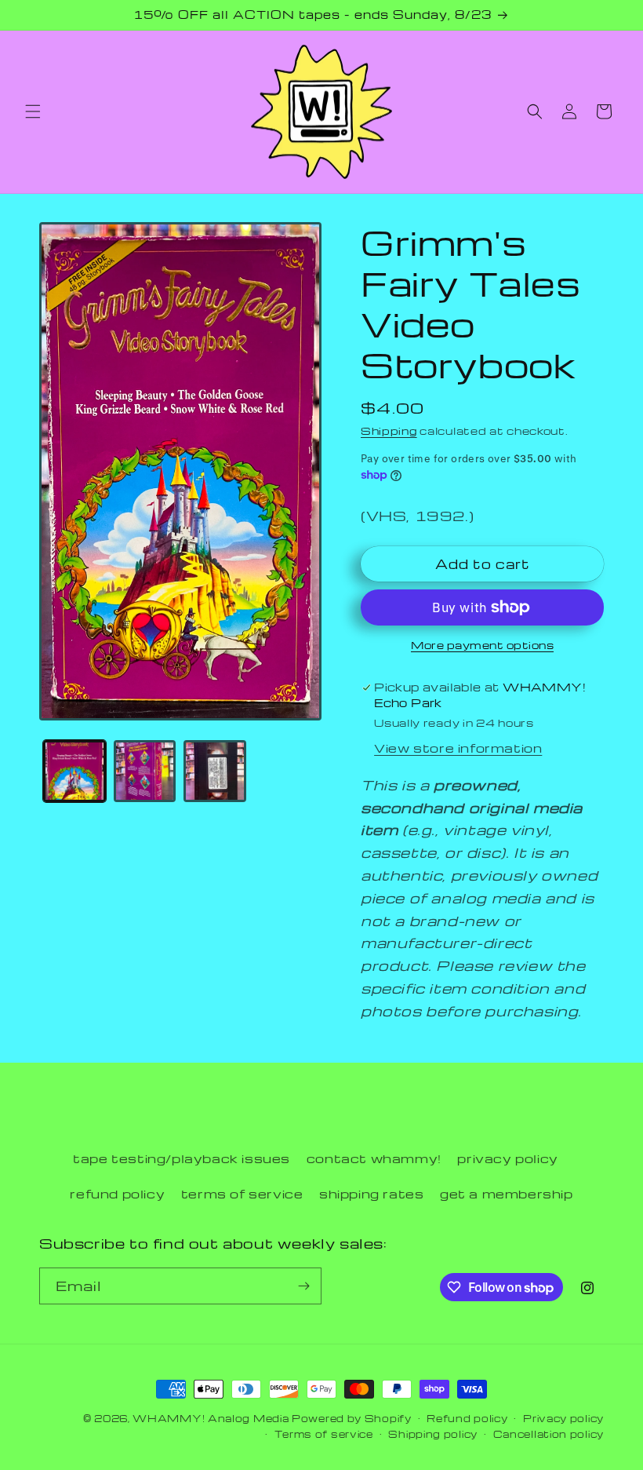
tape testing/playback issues (181, 1158)
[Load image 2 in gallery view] (145, 771)
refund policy (117, 1194)
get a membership (506, 1194)
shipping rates (371, 1194)
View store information (458, 748)
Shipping (389, 430)
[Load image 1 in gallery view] (74, 771)
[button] (33, 111)
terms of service (242, 1194)
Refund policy (467, 1418)
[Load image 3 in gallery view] (214, 771)
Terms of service (323, 1434)
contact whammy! (374, 1158)
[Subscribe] (303, 1286)
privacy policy (507, 1158)
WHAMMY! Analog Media (211, 1418)
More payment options (482, 644)
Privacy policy (563, 1418)
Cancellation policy (548, 1434)
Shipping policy (433, 1434)
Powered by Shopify (352, 1418)
